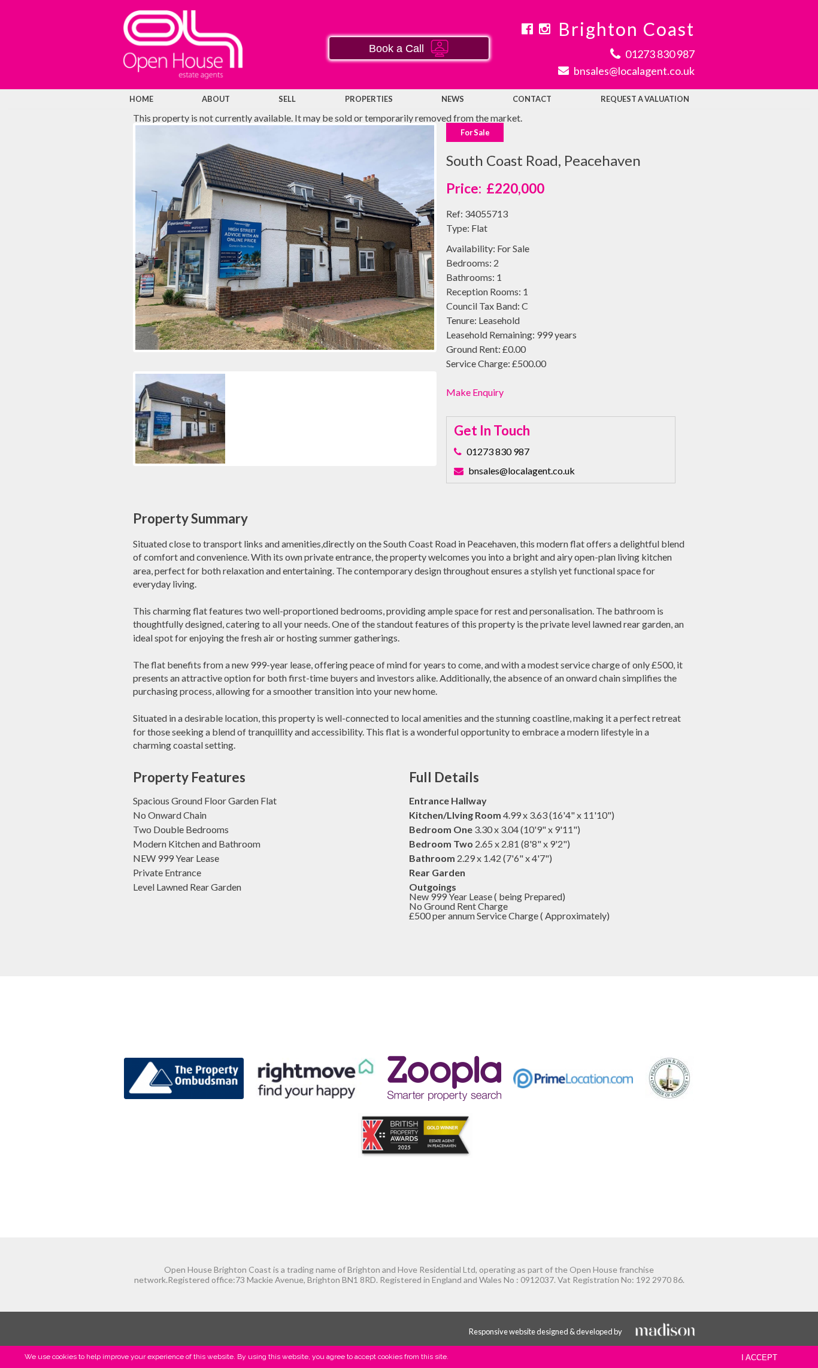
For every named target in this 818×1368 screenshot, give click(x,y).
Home (141, 99)
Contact (532, 99)
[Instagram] (544, 29)
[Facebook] (527, 29)
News (452, 99)
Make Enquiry (475, 392)
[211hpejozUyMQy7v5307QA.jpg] (285, 237)
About (216, 99)
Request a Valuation (645, 99)
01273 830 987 (497, 451)
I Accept (759, 1357)
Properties (369, 99)
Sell (287, 99)
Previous (117, 249)
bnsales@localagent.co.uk (521, 470)
